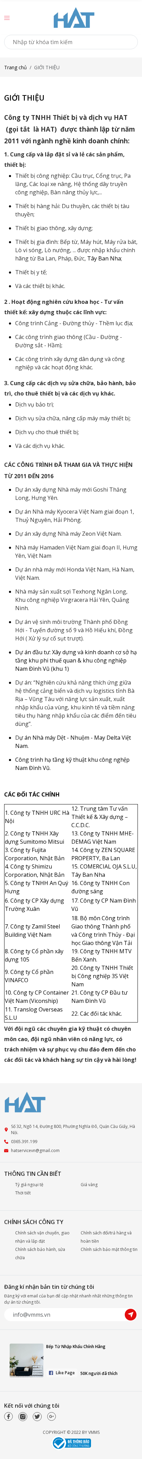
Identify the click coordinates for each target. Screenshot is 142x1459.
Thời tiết (23, 1193)
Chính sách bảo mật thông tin (109, 1249)
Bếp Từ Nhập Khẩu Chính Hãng (75, 1346)
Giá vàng (89, 1185)
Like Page (65, 1373)
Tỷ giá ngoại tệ (29, 1185)
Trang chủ (15, 67)
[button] (7, 17)
